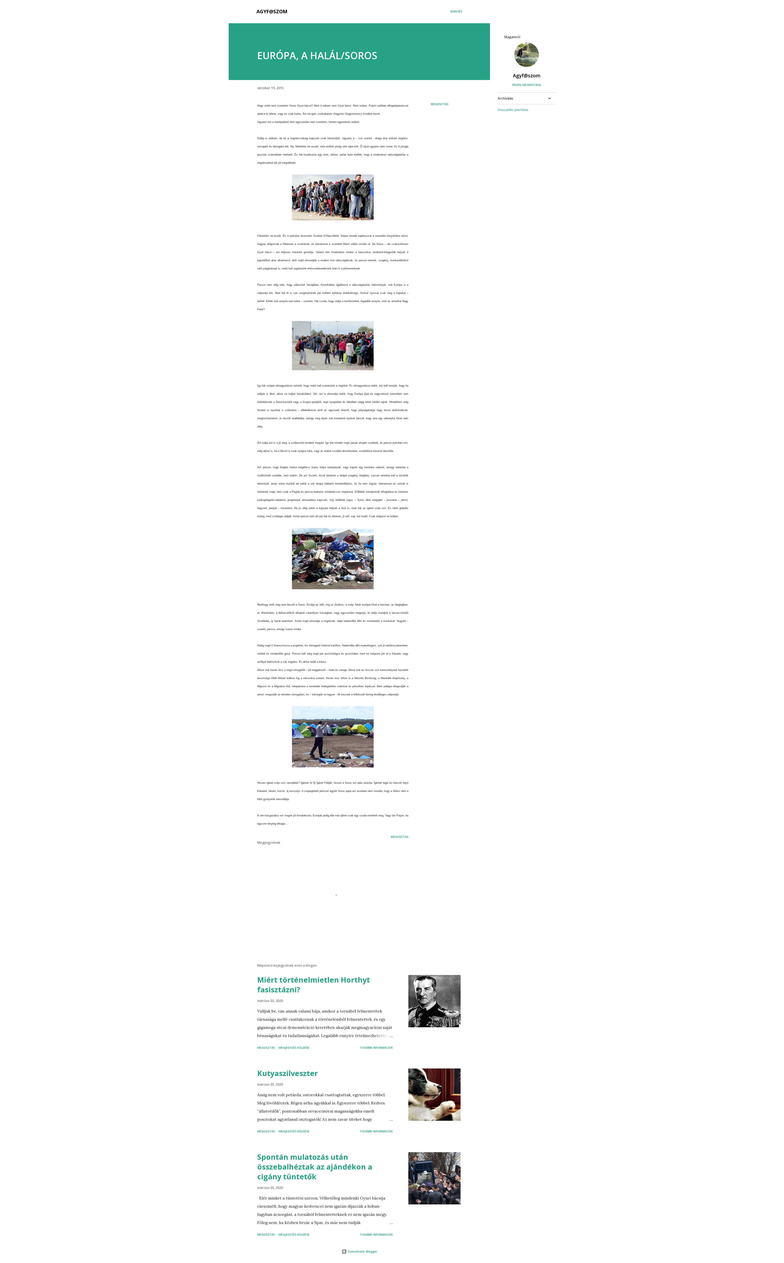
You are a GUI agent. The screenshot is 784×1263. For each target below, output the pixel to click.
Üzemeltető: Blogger (362, 1251)
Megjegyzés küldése (294, 1048)
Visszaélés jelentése (513, 110)
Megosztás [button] (439, 104)
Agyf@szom (271, 11)
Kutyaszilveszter (287, 1073)
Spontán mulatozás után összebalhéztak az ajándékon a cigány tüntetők (314, 1167)
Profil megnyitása (526, 85)
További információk (376, 1048)
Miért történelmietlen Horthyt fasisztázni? (313, 985)
